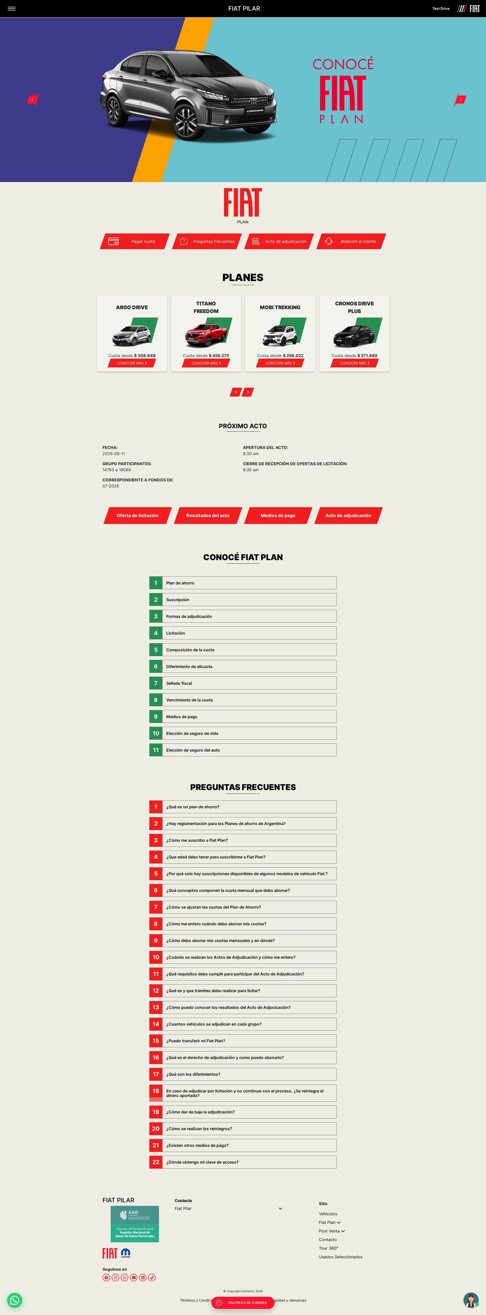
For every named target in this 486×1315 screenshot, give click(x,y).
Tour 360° (328, 1248)
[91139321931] (124, 1277)
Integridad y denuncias (286, 1300)
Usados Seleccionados (340, 1256)
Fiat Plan (327, 1222)
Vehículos (328, 1213)
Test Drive (441, 8)
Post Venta (329, 1230)
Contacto (328, 1239)
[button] (29, 94)
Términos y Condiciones (199, 1300)
